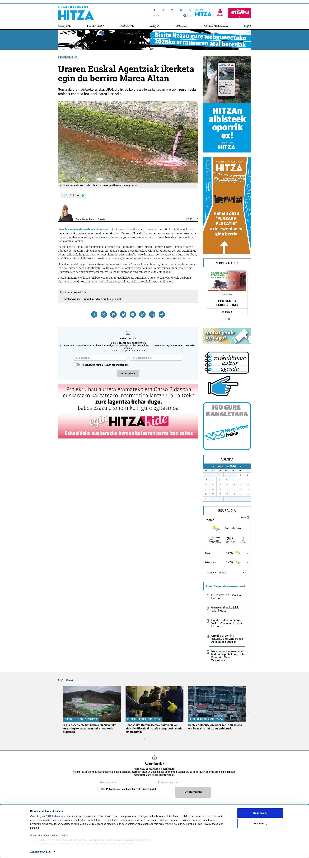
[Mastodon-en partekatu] (113, 314)
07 (193, 219)
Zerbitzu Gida (227, 263)
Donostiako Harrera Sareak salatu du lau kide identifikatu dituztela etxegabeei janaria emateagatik (154, 728)
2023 (188, 219)
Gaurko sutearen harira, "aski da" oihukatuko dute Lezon (227, 623)
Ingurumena (68, 57)
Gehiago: (211, 572)
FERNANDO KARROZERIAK (227, 303)
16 (247, 484)
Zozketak (181, 25)
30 (229, 475)
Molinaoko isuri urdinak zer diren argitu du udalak (92, 299)
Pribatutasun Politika (92, 365)
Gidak (247, 25)
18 (196, 219)
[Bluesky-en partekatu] (123, 314)
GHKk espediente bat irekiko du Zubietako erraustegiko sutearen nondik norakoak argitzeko (89, 728)
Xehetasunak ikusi (40, 851)
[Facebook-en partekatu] (94, 314)
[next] (240, 466)
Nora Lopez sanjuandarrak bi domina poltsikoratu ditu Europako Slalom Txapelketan (228, 656)
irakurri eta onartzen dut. (105, 365)
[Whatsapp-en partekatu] (142, 314)
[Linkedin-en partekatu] (152, 314)
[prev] (214, 466)
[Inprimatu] (162, 314)
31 (235, 475)
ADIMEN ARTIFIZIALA (216, 25)
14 (234, 484)
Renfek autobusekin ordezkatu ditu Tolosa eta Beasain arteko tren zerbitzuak (215, 726)
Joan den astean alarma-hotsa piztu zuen (83, 229)
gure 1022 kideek (50, 816)
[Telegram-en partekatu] (133, 314)
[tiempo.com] (248, 517)
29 (222, 475)
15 (240, 484)
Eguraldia (227, 510)
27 (208, 475)
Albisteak (64, 25)
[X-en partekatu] (104, 314)
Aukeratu (258, 823)
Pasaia (101, 219)
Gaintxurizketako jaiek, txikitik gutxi (225, 609)
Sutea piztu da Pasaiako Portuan (226, 596)
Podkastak (127, 25)
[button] (231, 572)
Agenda (154, 25)
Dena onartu (260, 813)
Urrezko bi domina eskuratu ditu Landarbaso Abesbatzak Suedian (227, 638)
